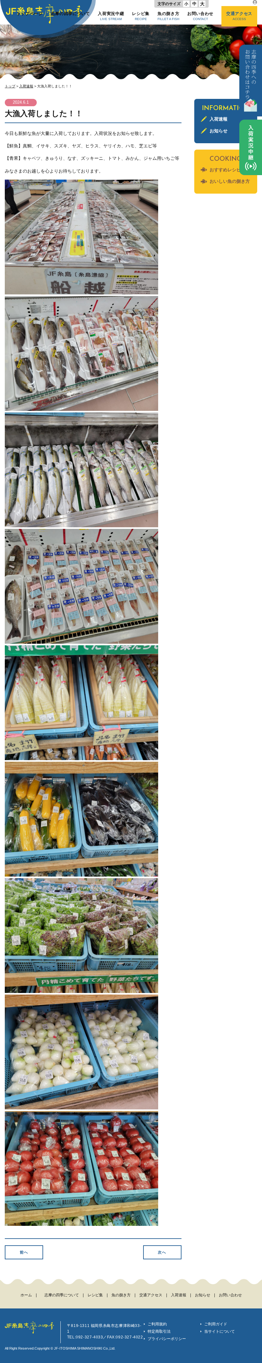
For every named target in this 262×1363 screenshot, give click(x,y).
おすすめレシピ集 (227, 169)
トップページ (30, 16)
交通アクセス (239, 16)
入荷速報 (26, 86)
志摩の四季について (70, 16)
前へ (24, 1252)
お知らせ (218, 130)
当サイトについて (219, 1331)
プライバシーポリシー (167, 1339)
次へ (162, 1252)
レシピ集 (141, 16)
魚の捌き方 (168, 16)
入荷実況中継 (111, 16)
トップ (10, 86)
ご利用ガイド (215, 1324)
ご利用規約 (157, 1324)
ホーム (26, 1295)
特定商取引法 (159, 1331)
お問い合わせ (200, 16)
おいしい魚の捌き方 (230, 181)
